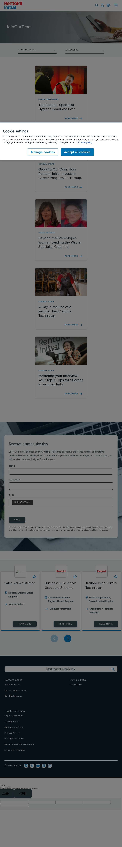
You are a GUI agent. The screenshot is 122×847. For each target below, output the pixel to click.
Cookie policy (85, 142)
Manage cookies (43, 151)
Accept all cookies (77, 151)
